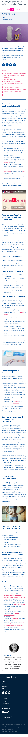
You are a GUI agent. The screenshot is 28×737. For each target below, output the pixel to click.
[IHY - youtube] (9, 692)
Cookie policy (5, 703)
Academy (4, 686)
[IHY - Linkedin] (6, 692)
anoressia (22, 312)
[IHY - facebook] (3, 692)
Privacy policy (5, 701)
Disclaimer (4, 698)
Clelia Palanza (6, 17)
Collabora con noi (6, 689)
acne (18, 176)
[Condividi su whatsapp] (7, 64)
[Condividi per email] (3, 64)
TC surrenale (16, 403)
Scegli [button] (8, 9)
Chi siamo (4, 681)
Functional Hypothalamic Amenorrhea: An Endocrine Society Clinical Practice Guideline (15, 624)
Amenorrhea (17, 585)
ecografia (16, 401)
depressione (7, 171)
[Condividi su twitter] (14, 64)
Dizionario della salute (8, 684)
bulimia (6, 314)
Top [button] (12, 9)
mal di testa (7, 162)
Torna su (6, 717)
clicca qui (15, 6)
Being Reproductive (19, 604)
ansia (23, 171)
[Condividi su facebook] (10, 64)
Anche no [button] (18, 9)
